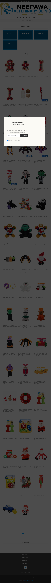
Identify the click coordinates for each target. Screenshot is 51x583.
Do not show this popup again (14, 140)
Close (46, 118)
